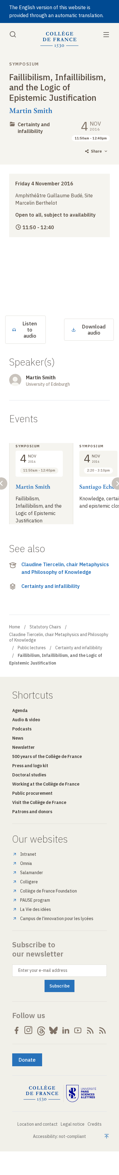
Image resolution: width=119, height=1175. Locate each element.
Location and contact (37, 1124)
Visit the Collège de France (39, 802)
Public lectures (32, 647)
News (17, 738)
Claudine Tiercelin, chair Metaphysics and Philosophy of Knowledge (65, 568)
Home (14, 627)
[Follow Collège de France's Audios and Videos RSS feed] (102, 1030)
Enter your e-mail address (42, 970)
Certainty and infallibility (34, 127)
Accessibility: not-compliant (59, 1136)
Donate (27, 1060)
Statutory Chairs (45, 627)
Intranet (28, 854)
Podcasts (21, 729)
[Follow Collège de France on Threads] (41, 1030)
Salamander (31, 872)
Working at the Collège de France (45, 784)
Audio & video (26, 719)
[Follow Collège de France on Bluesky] (53, 1030)
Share (96, 151)
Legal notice (73, 1124)
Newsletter (23, 747)
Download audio (94, 330)
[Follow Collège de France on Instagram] (28, 1030)
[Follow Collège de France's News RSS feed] (90, 1030)
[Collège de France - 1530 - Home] (59, 39)
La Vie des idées (35, 909)
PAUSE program (35, 900)
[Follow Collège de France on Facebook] (16, 1030)
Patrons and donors (32, 811)
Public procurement (32, 793)
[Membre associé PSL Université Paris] (81, 1093)
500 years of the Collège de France (47, 756)
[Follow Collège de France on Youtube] (78, 1030)
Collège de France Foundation (48, 891)
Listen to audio (30, 329)
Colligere (29, 882)
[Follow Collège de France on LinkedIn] (65, 1030)
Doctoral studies (29, 775)
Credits (95, 1124)
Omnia (26, 863)
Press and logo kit (30, 765)
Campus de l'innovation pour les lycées (56, 918)
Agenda (20, 710)
